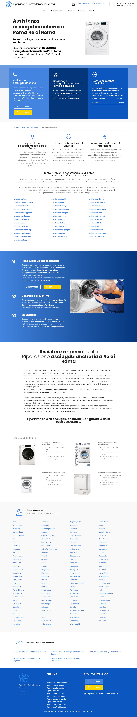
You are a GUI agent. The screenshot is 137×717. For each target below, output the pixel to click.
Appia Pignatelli (76, 522)
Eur (14, 552)
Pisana (72, 586)
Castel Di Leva (75, 539)
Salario (15, 600)
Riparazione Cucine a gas (56, 704)
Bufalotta (73, 532)
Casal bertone (104, 532)
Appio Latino (18, 525)
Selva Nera (17, 604)
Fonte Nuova (18, 556)
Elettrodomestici (56, 11)
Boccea (102, 529)
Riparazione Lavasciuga (56, 696)
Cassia (15, 539)
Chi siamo (81, 11)
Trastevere (74, 617)
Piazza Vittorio (104, 583)
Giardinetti (103, 556)
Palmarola (17, 583)
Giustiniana (17, 559)
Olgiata (44, 580)
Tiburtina (102, 607)
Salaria (101, 597)
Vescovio (102, 621)
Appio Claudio (104, 522)
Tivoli (15, 610)
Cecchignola (46, 542)
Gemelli (44, 556)
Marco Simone (104, 569)
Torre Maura (103, 614)
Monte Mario (104, 573)
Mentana (45, 573)
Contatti (92, 11)
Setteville (102, 604)
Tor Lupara (17, 614)
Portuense (74, 590)
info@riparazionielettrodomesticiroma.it (91, 3)
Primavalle (74, 593)
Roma (15, 522)
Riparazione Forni (53, 691)
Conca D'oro (103, 546)
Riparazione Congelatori (56, 688)
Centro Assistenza (21, 127)
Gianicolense (75, 556)
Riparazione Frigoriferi (55, 693)
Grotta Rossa (104, 559)
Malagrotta (74, 569)
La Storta (16, 566)
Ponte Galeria (104, 586)
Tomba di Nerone (77, 610)
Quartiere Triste (19, 597)
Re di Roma (35, 127)
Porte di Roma (18, 590)
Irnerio (44, 563)
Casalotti (102, 535)
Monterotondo (47, 576)
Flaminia (73, 552)
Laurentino (103, 566)
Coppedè (16, 549)
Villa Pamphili (75, 624)
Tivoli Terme (46, 610)
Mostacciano (104, 576)
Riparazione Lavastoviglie (56, 699)
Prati (100, 590)
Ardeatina (45, 525)
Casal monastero (48, 535)
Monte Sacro (18, 576)
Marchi (70, 11)
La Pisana (102, 563)
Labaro (44, 566)
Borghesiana (18, 532)
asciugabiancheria (49, 127)
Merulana (73, 573)
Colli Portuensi (75, 546)
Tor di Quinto (104, 610)
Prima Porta (46, 593)
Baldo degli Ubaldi (48, 529)
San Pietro (74, 600)
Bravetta (44, 532)
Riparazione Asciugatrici (56, 685)
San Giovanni (46, 600)
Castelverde (103, 539)
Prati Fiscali (17, 593)
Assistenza (20, 199)
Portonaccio (46, 590)
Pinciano (44, 586)
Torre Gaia (74, 614)
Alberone (45, 522)
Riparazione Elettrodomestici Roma (34, 4)
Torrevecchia (18, 617)
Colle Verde (46, 546)
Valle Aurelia (46, 621)
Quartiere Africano (106, 593)
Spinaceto (45, 607)
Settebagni (45, 604)
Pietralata (17, 586)
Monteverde (75, 576)
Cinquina (16, 546)
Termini (73, 607)
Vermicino (74, 621)
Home (44, 11)
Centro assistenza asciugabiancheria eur (105, 651)
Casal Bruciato (18, 535)
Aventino (16, 529)
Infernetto (17, 563)
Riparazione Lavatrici (54, 702)
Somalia (16, 607)
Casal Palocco (75, 535)
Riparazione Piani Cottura (56, 707)
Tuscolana (17, 621)
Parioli (43, 583)
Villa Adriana (46, 624)
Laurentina (74, 566)
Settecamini (75, 604)
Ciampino (74, 542)
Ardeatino (74, 525)
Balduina (73, 529)
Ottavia (102, 580)
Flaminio (102, 552)
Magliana (45, 569)
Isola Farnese (75, 563)
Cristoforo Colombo (49, 549)
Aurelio (101, 525)
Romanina (74, 597)
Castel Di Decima (48, 539)
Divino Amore (75, 549)
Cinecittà (102, 542)
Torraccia (45, 614)
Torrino (44, 617)
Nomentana (17, 580)
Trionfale (102, 617)
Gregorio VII (74, 559)
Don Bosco (103, 549)
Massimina (17, 573)
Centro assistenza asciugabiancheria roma (30, 651)
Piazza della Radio (77, 583)
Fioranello (45, 552)
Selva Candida (104, 600)
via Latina (16, 624)
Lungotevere (18, 569)
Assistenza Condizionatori (57, 683)
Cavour (16, 542)
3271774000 (24, 106)
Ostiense (73, 580)
